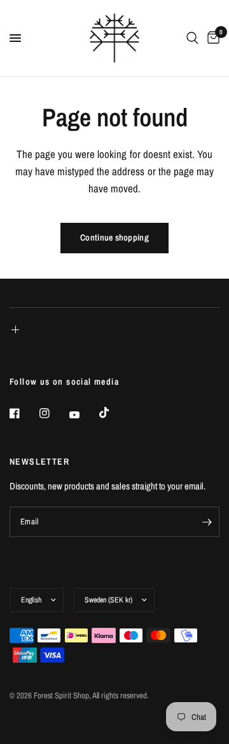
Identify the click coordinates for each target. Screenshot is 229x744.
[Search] (192, 38)
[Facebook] (24, 413)
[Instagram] (53, 413)
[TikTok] (113, 413)
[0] (211, 38)
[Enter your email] (206, 522)
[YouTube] (83, 414)
